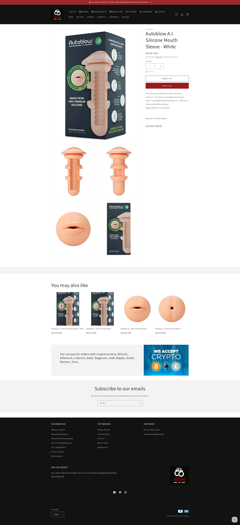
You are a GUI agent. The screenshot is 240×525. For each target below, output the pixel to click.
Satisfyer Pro (102, 447)
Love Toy (100, 438)
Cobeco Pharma (103, 430)
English (56, 514)
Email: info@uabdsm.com (61, 443)
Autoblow (150, 125)
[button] (176, 14)
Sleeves (158, 125)
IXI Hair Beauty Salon (152, 430)
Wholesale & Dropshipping (62, 438)
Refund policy (56, 456)
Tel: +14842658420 (58, 447)
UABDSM (174, 516)
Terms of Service (57, 452)
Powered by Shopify (183, 516)
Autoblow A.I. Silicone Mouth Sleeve (133, 329)
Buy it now (167, 86)
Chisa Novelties (103, 434)
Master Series (102, 443)
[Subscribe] (139, 403)
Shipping (158, 57)
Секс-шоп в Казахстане (154, 434)
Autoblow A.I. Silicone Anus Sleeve (98, 329)
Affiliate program (58, 430)
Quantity (149, 61)
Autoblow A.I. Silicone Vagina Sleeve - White (67, 329)
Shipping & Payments (59, 434)
